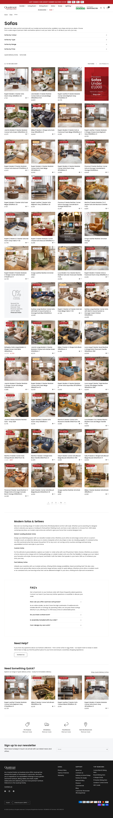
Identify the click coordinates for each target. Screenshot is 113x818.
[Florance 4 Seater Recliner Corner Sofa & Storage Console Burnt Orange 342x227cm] (70, 188)
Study (60, 6)
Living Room (32, 6)
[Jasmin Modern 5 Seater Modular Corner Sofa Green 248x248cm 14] (16, 115)
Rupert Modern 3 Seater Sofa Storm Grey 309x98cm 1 (41, 421)
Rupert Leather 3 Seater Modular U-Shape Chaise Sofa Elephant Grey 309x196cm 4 (96, 132)
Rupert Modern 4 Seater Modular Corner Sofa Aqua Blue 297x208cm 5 (69, 385)
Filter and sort (12, 64)
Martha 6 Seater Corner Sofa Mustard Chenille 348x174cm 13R (69, 421)
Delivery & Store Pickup (83, 775)
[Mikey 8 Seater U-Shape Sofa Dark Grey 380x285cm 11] (43, 115)
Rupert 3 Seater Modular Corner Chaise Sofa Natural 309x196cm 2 (42, 240)
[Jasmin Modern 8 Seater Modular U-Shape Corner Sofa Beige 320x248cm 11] (16, 369)
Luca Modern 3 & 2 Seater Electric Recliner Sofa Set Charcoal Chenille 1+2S (70, 275)
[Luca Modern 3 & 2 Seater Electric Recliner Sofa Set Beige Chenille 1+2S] (97, 405)
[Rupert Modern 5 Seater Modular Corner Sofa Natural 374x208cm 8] (16, 152)
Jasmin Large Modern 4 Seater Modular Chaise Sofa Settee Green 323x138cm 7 (43, 349)
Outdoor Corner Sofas (100, 782)
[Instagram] (11, 791)
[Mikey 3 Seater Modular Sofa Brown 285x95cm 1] (97, 475)
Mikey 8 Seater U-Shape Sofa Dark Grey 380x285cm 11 (42, 131)
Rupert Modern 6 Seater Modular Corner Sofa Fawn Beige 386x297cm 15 (42, 385)
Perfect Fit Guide (81, 778)
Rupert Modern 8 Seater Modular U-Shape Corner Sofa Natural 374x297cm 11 (15, 275)
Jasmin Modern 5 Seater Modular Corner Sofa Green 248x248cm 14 (15, 131)
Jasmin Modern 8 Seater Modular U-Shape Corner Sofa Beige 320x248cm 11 (15, 385)
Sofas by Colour (10, 35)
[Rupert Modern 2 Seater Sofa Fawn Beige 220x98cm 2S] (16, 188)
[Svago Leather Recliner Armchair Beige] (70, 475)
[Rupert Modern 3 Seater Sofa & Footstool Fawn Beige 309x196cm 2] (70, 115)
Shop (11, 14)
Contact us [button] (8, 786)
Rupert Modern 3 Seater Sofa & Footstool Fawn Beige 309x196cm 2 (70, 131)
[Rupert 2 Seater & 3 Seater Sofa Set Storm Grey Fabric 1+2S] (16, 224)
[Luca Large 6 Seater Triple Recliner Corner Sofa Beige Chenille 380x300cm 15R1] (97, 369)
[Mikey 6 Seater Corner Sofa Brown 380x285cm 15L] (43, 688)
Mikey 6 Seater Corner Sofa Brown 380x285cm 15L (42, 703)
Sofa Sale (23, 55)
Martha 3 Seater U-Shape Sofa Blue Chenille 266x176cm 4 (41, 457)
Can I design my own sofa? (40, 625)
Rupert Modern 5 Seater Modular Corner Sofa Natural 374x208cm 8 (16, 167)
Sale (50, 10)
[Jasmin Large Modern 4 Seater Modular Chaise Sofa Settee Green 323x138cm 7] (43, 333)
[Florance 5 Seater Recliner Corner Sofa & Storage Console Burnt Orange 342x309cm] (97, 152)
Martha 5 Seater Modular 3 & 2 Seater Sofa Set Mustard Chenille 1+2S (96, 204)
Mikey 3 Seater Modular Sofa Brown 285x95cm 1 (96, 491)
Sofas (53, 6)
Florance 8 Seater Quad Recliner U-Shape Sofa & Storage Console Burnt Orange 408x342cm (16, 492)
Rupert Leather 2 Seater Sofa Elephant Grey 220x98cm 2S (41, 203)
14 (61, 502)
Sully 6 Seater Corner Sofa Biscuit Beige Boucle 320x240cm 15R (69, 457)
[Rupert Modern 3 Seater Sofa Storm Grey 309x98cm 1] (43, 405)
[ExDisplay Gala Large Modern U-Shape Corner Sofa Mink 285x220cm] (16, 333)
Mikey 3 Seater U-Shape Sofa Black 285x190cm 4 (69, 348)
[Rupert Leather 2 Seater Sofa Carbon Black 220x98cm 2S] (70, 688)
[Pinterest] (15, 791)
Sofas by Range (10, 44)
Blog (77, 788)
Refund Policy (80, 780)
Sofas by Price (9, 49)
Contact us (79, 773)
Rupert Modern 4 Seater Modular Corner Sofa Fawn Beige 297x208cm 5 (42, 168)
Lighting (68, 6)
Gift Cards (96, 785)
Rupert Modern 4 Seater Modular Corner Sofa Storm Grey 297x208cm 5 (69, 168)
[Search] (104, 8)
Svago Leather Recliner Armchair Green (42, 274)
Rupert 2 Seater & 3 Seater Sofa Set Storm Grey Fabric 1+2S (16, 240)
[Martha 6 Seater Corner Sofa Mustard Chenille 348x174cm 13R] (70, 405)
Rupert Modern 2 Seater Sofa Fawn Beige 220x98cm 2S (16, 203)
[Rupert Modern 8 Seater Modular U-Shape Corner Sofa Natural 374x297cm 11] (16, 258)
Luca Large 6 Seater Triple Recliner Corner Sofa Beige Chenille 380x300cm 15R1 (96, 385)
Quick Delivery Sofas (11, 55)
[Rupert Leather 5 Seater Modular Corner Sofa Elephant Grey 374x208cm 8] (70, 79)
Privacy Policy (62, 770)
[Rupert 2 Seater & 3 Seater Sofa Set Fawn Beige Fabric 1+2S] (70, 294)
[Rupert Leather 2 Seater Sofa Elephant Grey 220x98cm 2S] (43, 188)
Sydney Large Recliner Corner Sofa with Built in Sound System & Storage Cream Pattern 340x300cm (96, 312)
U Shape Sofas (98, 777)
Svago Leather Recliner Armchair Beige (69, 491)
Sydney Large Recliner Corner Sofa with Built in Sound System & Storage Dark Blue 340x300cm (43, 311)
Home (6, 14)
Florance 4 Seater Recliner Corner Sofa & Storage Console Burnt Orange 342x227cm (69, 204)
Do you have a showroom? (40, 615)
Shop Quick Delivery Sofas (100, 672)
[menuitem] (22, 6)
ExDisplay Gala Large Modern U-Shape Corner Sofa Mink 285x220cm (15, 349)
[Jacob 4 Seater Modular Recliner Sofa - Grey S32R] (16, 405)
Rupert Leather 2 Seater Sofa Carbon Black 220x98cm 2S (67, 703)
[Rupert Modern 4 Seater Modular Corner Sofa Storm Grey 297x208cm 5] (70, 152)
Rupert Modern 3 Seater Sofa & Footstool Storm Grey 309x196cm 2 (96, 274)
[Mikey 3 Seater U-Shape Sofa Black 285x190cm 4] (70, 333)
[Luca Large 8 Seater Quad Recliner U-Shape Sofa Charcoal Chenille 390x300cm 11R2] (97, 333)
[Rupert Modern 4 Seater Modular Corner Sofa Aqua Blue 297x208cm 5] (70, 369)
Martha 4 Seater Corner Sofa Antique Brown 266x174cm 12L (14, 457)
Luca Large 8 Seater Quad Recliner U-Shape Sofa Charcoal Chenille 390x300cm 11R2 (96, 349)
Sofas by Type (9, 40)
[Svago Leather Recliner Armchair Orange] (97, 224)
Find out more (27, 732)
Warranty (61, 775)
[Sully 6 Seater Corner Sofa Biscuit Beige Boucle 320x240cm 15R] (70, 441)
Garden (22, 6)
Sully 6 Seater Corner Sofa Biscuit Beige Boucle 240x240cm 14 (42, 491)
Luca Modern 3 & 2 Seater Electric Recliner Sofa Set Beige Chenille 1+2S (96, 421)
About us (79, 770)
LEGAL (60, 766)
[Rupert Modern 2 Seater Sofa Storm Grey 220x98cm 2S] (16, 79)
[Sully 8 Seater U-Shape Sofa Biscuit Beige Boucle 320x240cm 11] (97, 441)
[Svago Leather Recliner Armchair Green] (43, 258)
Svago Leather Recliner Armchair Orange (96, 240)
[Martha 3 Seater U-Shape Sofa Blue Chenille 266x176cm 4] (43, 441)
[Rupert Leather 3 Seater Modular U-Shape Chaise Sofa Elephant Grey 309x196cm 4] (97, 115)
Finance (78, 783)
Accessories (42, 10)
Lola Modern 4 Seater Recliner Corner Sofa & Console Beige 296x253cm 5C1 (41, 96)
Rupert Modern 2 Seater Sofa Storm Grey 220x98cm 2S (14, 95)
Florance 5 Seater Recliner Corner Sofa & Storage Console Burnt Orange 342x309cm (96, 168)
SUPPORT (79, 766)
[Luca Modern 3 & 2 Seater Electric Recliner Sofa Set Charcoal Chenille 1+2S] (70, 258)
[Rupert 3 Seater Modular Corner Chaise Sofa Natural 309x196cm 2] (43, 224)
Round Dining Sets (99, 775)
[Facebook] (6, 791)
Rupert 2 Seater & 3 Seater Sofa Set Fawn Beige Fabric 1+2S (70, 310)
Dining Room (43, 6)
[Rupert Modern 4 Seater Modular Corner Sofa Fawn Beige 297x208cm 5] (43, 152)
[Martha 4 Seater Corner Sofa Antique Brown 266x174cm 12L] (16, 441)
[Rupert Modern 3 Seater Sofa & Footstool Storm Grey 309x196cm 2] (97, 258)
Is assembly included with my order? (43, 620)
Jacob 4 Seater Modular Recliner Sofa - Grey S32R (15, 421)
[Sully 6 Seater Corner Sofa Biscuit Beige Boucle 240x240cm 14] (43, 475)
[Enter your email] (107, 749)
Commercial (80, 785)
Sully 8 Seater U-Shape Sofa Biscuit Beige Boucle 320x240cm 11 (97, 457)
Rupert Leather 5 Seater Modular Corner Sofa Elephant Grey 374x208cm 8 (69, 96)
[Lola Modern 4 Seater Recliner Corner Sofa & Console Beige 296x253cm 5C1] (43, 79)
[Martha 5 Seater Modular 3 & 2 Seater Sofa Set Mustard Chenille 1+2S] (97, 188)
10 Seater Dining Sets (100, 780)
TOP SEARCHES (98, 766)
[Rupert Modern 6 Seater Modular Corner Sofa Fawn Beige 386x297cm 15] (43, 369)
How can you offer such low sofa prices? (45, 602)
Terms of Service (63, 773)
